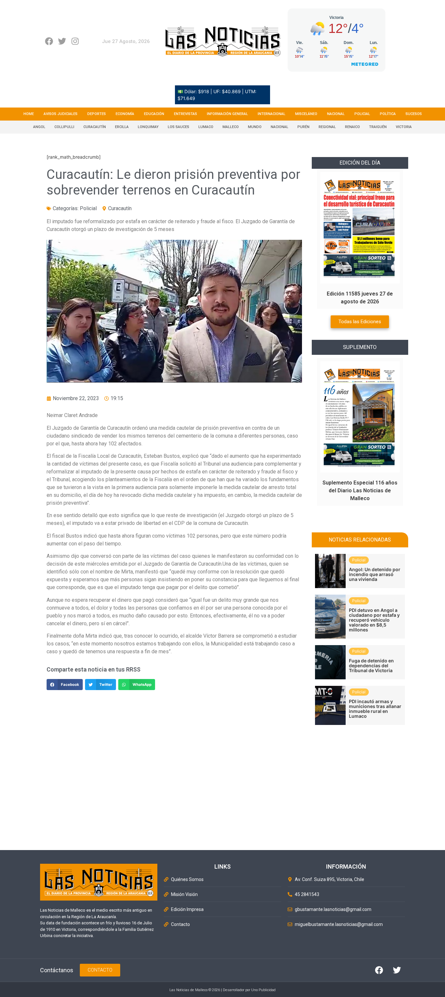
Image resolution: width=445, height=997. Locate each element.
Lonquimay (148, 127)
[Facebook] (49, 41)
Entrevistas (185, 114)
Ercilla (122, 127)
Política (388, 114)
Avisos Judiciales (61, 114)
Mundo (255, 127)
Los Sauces (178, 127)
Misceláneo (306, 114)
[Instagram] (75, 41)
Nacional (336, 114)
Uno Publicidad (263, 990)
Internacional (271, 114)
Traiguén (378, 127)
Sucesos (414, 114)
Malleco (231, 127)
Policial (362, 114)
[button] (65, 684)
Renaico (352, 127)
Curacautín (94, 127)
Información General (227, 114)
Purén (303, 127)
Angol (39, 127)
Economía (125, 114)
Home (28, 114)
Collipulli (64, 127)
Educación (154, 114)
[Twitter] (62, 41)
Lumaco (205, 127)
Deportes (96, 114)
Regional (327, 127)
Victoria (404, 127)
